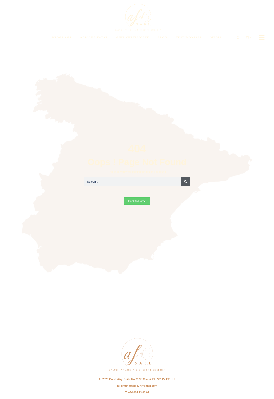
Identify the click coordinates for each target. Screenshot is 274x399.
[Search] (185, 181)
